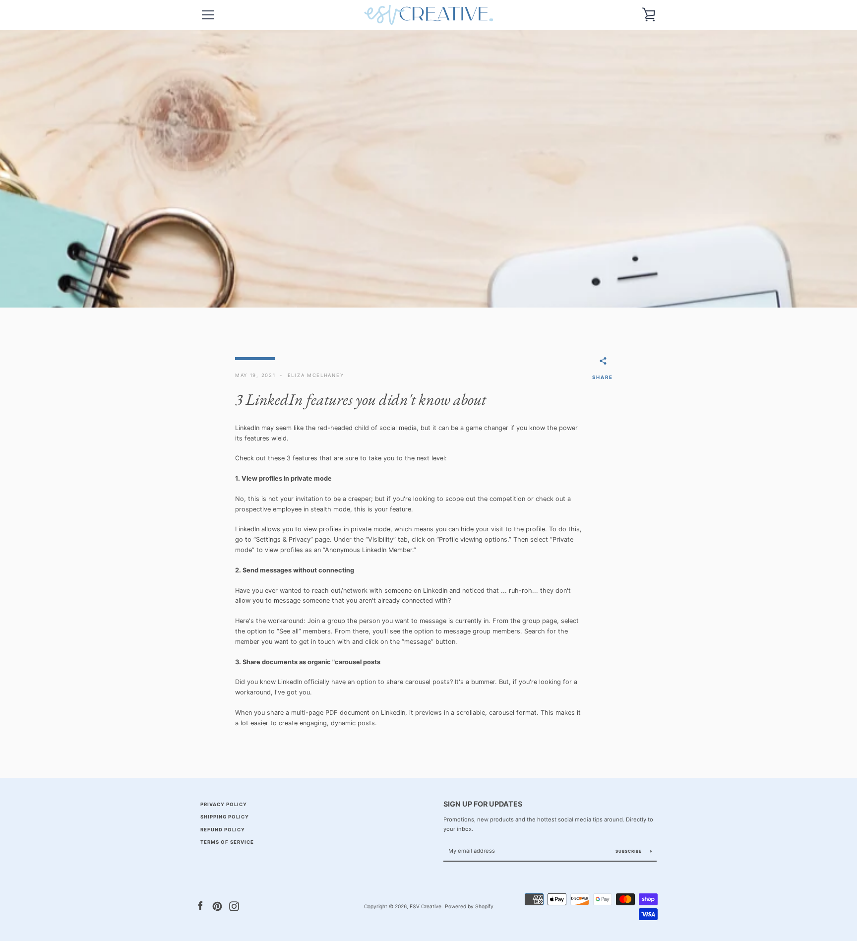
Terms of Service (227, 842)
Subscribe (629, 851)
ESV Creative (425, 906)
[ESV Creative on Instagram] (234, 906)
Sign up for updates (482, 804)
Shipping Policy (224, 816)
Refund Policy (222, 829)
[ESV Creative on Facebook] (200, 906)
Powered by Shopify (469, 906)
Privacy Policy (223, 804)
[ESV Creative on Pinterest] (217, 906)
